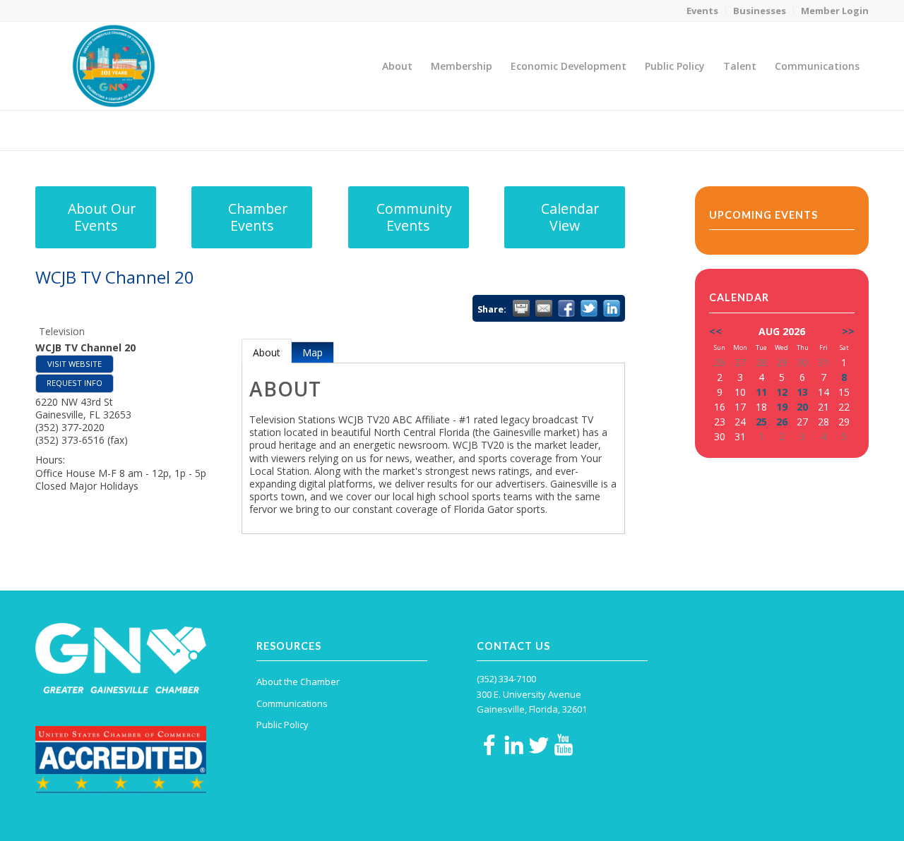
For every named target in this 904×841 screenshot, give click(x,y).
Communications (292, 703)
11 (761, 392)
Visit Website (74, 363)
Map (312, 352)
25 (761, 421)
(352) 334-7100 (506, 678)
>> (848, 331)
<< (715, 331)
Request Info (74, 382)
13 (802, 392)
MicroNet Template (84, 129)
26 (781, 421)
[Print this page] (521, 308)
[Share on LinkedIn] (611, 308)
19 (781, 406)
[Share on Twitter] (589, 308)
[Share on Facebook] (566, 308)
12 (781, 392)
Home (771, 130)
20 (802, 406)
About (266, 352)
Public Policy (282, 724)
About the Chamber (298, 681)
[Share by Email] (543, 308)
